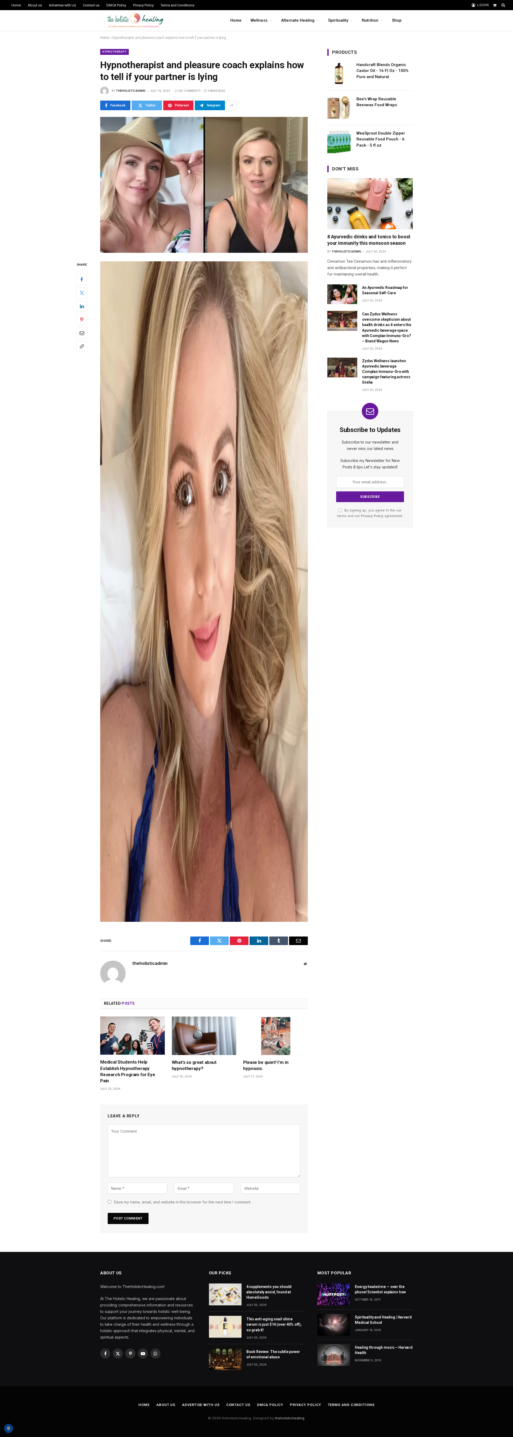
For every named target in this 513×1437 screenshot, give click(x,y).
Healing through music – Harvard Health (384, 1350)
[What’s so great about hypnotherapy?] (204, 1035)
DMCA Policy (116, 5)
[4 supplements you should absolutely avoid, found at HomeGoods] (225, 1294)
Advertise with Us (62, 5)
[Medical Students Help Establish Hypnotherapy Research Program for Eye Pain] (132, 1035)
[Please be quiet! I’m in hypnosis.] (275, 1035)
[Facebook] (81, 279)
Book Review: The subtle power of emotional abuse (273, 1354)
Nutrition (370, 20)
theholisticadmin (130, 90)
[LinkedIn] (81, 306)
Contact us (91, 5)
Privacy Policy (143, 5)
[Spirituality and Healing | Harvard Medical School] (333, 1325)
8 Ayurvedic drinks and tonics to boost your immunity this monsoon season (368, 240)
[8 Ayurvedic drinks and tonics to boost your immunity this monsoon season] (370, 203)
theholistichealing (289, 1418)
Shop (397, 20)
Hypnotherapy (114, 51)
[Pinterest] (81, 319)
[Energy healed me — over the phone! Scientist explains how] (333, 1294)
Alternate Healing (297, 20)
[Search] (502, 5)
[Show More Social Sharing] (231, 105)
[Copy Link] (81, 346)
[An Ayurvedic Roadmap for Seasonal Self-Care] (342, 294)
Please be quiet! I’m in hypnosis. (265, 1065)
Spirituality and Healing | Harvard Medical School (383, 1320)
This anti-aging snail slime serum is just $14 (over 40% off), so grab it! (274, 1324)
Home (16, 5)
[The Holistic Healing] (135, 20)
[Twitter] (81, 292)
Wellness (259, 20)
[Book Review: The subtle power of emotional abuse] (225, 1359)
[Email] (81, 332)
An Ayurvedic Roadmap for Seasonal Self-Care (385, 290)
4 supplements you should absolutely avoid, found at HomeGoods (269, 1292)
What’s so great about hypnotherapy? (194, 1065)
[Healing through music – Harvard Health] (333, 1355)
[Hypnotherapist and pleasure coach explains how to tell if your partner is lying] (204, 185)
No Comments (189, 90)
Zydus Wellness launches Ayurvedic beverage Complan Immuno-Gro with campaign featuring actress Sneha (386, 371)
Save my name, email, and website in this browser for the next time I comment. (182, 1202)
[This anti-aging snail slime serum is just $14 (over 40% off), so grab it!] (225, 1326)
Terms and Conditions (177, 5)
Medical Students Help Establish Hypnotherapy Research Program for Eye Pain (127, 1071)
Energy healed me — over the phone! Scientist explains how (380, 1289)
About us (35, 5)
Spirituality (338, 20)
